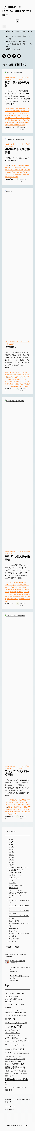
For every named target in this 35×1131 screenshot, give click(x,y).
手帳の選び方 (13, 809)
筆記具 (13, 386)
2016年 (11, 839)
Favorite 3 (11, 347)
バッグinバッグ (9, 589)
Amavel (12, 372)
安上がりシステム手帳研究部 (19, 933)
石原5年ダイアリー (12, 122)
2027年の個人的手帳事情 (17, 961)
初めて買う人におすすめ (12, 118)
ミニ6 (8, 115)
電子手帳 (22, 125)
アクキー (12, 880)
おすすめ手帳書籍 (14, 111)
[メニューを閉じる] (4, 26)
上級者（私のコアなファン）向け (13, 1056)
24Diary (7, 108)
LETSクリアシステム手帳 (21, 108)
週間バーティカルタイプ (10, 1087)
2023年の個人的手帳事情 (17, 151)
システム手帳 (25, 111)
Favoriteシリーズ (14, 878)
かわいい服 (21, 1015)
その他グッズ (13, 888)
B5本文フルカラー (15, 342)
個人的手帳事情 (14, 921)
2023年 (7, 144)
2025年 (11, 862)
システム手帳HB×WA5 (23, 800)
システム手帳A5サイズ (12, 587)
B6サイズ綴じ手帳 (10, 582)
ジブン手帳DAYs (9, 379)
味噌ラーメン (13, 928)
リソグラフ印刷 (17, 1053)
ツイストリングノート (11, 802)
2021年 (7, 551)
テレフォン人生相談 (16, 890)
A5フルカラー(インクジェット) (19, 867)
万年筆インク (11, 384)
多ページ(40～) (11, 79)
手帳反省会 (26, 174)
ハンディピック (19, 113)
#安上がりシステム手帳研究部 (14, 993)
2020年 (11, 850)
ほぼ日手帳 (21, 172)
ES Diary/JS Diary (21, 582)
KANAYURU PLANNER (23, 165)
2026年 (11, 865)
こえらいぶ (12, 883)
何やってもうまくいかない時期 (20, 115)
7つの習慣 (13, 165)
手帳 (28, 384)
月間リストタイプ (23, 809)
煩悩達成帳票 (9, 811)
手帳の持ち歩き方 (10, 1071)
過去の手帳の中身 (13, 125)
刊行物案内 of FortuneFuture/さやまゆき (17, 11)
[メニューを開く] (17, 21)
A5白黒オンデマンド (16, 870)
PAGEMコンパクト (10, 585)
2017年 (11, 842)
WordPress (24, 1125)
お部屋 (23, 374)
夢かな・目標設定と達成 (15, 807)
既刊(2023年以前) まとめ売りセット (16, 954)
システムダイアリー (14, 377)
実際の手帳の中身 (16, 120)
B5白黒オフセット (15, 77)
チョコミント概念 (22, 1038)
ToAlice (16, 1013)
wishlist (7, 111)
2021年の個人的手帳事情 (17, 558)
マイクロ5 (18, 381)
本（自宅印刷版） (15, 939)
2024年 (7, 77)
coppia (12, 108)
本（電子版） (13, 941)
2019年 (7, 766)
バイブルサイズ (9, 113)
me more (22, 167)
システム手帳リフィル (16, 170)
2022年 (11, 855)
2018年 (11, 844)
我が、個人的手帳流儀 (17, 84)
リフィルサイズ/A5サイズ (18, 893)
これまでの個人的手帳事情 (17, 773)
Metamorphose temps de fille (13, 374)
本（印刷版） (20, 79)
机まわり (7, 386)
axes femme (18, 372)
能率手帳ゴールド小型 (11, 177)
